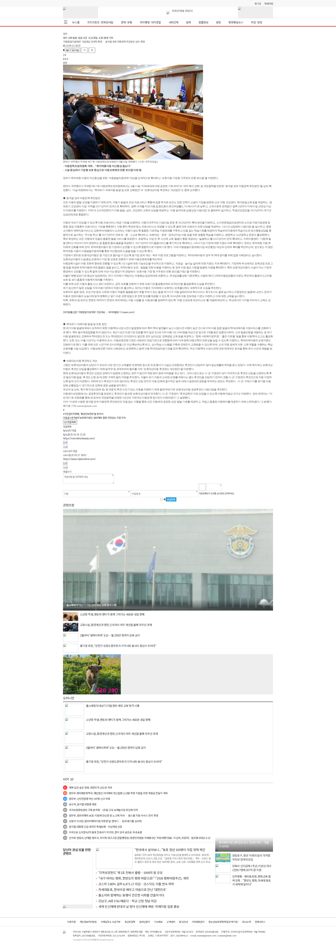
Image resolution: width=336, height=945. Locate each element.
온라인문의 (144, 922)
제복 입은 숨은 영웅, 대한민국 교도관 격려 (88, 787)
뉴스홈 (75, 22)
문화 (188, 22)
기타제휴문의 (198, 922)
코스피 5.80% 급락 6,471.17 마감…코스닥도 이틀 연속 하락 (136, 884)
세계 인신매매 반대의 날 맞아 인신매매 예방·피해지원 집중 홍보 (138, 906)
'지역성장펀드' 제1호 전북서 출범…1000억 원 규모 (130, 872)
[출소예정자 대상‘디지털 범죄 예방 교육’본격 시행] (168, 559)
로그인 (258, 3)
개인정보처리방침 (88, 922)
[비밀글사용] (164, 499)
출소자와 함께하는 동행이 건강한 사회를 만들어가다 (131, 895)
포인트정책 (130, 922)
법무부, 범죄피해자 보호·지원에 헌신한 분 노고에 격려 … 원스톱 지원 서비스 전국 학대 (111, 815)
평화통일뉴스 (235, 22)
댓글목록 (71, 422)
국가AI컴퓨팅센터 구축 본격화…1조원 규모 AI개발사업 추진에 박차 (101, 810)
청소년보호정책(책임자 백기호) (223, 922)
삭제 (65, 447)
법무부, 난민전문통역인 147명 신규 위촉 (87, 798)
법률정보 (203, 22)
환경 (106, 37)
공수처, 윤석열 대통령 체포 (80, 804)
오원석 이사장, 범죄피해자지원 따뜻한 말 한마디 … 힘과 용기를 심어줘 (102, 821)
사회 (70, 37)
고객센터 (170, 922)
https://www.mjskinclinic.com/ (79, 459)
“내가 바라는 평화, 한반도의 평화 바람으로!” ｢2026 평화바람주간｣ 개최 (143, 878)
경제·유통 (126, 22)
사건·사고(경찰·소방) (93, 37)
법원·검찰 (77, 37)
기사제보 (158, 922)
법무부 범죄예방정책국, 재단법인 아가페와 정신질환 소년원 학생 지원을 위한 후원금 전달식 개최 (116, 793)
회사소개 (246, 922)
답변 (65, 442)
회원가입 (268, 3)
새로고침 (233, 487)
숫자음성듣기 (226, 487)
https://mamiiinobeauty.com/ (79, 438)
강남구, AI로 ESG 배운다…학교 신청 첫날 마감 (127, 901)
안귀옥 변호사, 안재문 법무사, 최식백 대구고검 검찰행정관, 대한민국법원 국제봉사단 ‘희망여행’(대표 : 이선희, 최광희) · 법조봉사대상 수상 (137, 838)
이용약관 (71, 922)
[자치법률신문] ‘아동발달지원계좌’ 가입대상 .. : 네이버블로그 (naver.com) (98, 312)
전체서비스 (260, 922)
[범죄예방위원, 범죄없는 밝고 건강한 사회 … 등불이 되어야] (216, 850)
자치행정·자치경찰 (150, 22)
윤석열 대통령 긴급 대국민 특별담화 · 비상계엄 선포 (93, 826)
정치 (65, 37)
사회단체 (173, 22)
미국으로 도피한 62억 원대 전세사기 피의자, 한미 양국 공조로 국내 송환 (103, 832)
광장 (218, 22)
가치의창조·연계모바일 (100, 22)
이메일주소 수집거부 (111, 922)
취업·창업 (256, 22)
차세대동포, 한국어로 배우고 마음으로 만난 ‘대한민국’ (132, 889)
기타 (111, 37)
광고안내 (183, 922)
